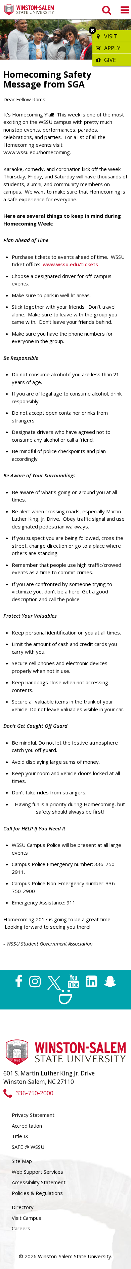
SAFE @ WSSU (28, 1146)
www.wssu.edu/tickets (70, 264)
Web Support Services (37, 1171)
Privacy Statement (33, 1114)
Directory (23, 1207)
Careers (21, 1228)
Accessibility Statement (39, 1182)
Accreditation (27, 1125)
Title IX (20, 1136)
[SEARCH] (106, 9)
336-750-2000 (34, 1093)
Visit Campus (26, 1217)
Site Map (22, 1161)
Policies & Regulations (37, 1193)
